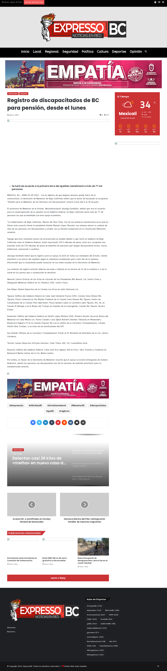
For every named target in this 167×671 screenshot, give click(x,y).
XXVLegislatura (95, 655)
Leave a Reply (58, 578)
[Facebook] (33, 422)
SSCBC (91, 646)
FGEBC (92, 619)
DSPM (113, 615)
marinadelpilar (95, 637)
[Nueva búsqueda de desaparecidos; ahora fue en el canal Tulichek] (93, 546)
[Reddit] (64, 422)
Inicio (25, 52)
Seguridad (70, 52)
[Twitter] (39, 422)
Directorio (11, 627)
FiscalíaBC (106, 619)
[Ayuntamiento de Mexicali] (83, 74)
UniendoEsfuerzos (109, 646)
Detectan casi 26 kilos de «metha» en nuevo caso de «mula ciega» (38, 460)
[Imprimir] (83, 422)
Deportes (119, 52)
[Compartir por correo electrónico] (76, 422)
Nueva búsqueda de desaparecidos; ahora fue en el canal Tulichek (93, 560)
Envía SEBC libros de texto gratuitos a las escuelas (54, 559)
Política (87, 52)
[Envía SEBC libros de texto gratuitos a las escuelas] (58, 546)
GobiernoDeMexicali (97, 628)
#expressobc (17, 405)
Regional (52, 52)
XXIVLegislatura (95, 650)
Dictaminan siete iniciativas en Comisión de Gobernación (22, 559)
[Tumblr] (51, 422)
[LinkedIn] (45, 422)
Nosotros (11, 632)
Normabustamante (96, 641)
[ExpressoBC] (83, 27)
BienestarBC (79, 405)
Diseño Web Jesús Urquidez (75, 666)
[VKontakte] (70, 422)
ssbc (113, 641)
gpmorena (93, 633)
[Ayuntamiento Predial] (58, 388)
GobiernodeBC (108, 624)
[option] (58, 460)
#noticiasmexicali (57, 405)
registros (65, 411)
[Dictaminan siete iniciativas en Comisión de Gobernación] (22, 546)
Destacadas (12, 94)
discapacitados (98, 405)
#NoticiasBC (36, 405)
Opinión (136, 52)
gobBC (51, 411)
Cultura (102, 52)
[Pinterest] (58, 422)
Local (37, 52)
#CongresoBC (94, 606)
